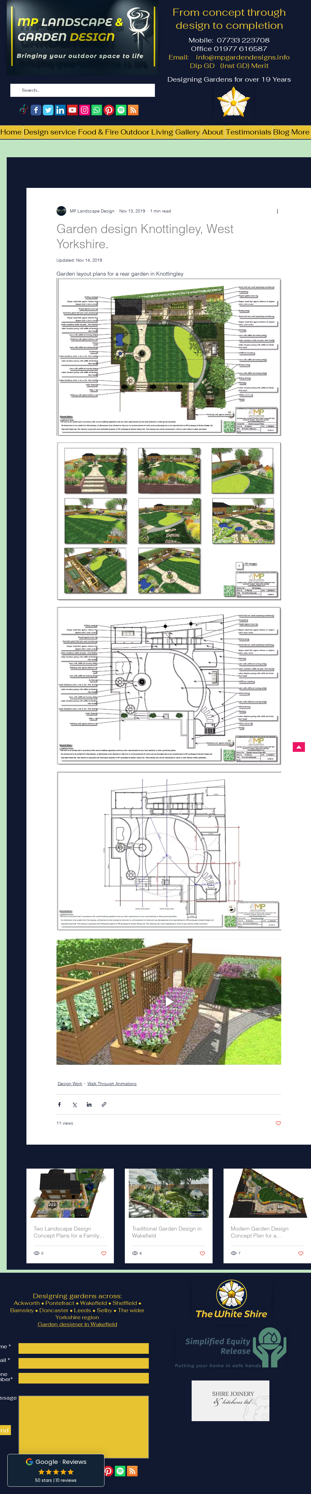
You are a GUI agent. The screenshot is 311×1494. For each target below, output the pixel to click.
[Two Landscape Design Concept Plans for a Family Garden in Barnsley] (70, 1193)
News (268, 169)
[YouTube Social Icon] (72, 110)
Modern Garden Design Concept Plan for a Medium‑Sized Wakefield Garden (261, 1232)
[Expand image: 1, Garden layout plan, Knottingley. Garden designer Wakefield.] (273, 285)
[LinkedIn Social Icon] (60, 110)
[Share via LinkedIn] (89, 1104)
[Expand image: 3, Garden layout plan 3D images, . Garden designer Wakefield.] (273, 450)
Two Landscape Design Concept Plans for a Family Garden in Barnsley (66, 1232)
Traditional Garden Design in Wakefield (167, 1232)
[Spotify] (121, 110)
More (291, 169)
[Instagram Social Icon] (84, 110)
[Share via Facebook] (59, 1104)
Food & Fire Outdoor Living (223, 169)
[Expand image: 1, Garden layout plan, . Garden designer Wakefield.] (273, 614)
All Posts (34, 169)
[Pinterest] (109, 110)
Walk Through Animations (159, 169)
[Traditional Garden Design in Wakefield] (169, 1193)
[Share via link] (104, 1104)
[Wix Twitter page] (48, 110)
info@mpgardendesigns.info (243, 57)
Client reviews (107, 169)
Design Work (68, 169)
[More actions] (277, 211)
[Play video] (168, 1002)
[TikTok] (24, 110)
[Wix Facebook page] (36, 110)
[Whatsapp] (96, 110)
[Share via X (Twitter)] (74, 1104)
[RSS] (133, 110)
